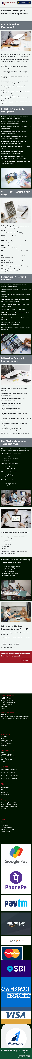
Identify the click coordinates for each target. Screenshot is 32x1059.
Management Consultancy (9, 806)
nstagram (6, 794)
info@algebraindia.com (10, 769)
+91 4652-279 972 (12, 776)
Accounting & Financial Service (10, 803)
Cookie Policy (5, 822)
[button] (21, 1056)
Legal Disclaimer (6, 824)
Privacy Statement (6, 827)
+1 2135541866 (11, 772)
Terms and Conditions (7, 829)
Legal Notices (5, 826)
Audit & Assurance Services (9, 804)
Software (4, 808)
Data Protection (5, 831)
